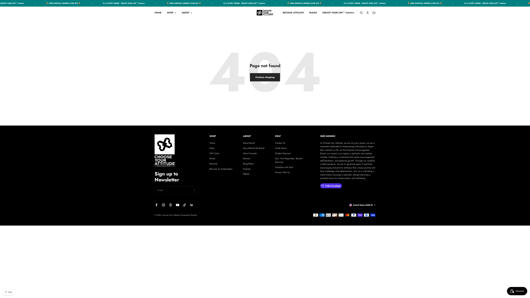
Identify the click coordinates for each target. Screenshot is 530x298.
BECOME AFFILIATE (293, 12)
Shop (212, 148)
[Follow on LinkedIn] (192, 205)
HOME (158, 12)
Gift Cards (214, 153)
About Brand (249, 143)
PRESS (246, 174)
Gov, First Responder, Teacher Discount (289, 160)
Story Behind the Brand (253, 148)
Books (212, 158)
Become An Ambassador (221, 169)
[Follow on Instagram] (163, 205)
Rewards (213, 163)
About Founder (250, 153)
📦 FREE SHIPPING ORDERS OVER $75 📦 (52, 3)
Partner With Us (282, 172)
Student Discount (283, 153)
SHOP (170, 12)
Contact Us (280, 143)
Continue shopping (265, 77)
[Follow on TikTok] (184, 205)
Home (212, 143)
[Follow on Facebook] (156, 205)
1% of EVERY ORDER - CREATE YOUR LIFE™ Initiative (112, 3)
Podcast (246, 169)
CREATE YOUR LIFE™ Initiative (338, 12)
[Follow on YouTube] (177, 205)
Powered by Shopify (188, 215)
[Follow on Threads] (170, 205)
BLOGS (313, 12)
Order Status (281, 148)
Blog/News (248, 163)
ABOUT (185, 12)
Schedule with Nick (284, 167)
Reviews (246, 158)
